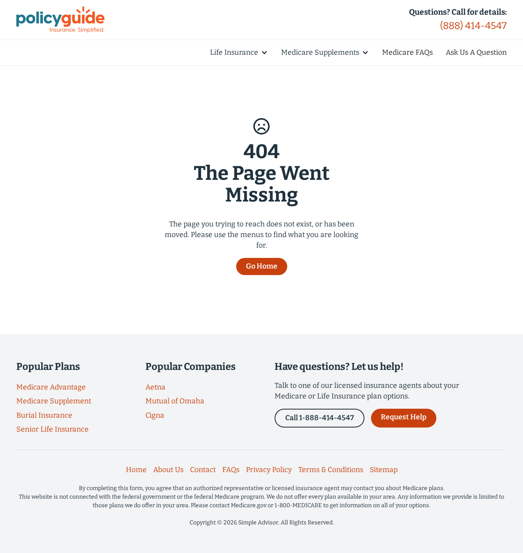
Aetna (155, 387)
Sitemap (384, 470)
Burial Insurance (44, 415)
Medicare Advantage (51, 387)
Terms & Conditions (330, 470)
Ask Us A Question (476, 52)
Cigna (154, 415)
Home (136, 470)
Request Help (404, 417)
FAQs (230, 470)
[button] (239, 52)
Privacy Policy (269, 470)
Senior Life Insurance (52, 429)
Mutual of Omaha (174, 401)
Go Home (261, 266)
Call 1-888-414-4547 (319, 418)
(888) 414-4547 (473, 25)
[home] (60, 20)
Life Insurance (234, 52)
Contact (203, 470)
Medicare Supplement (53, 401)
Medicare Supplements (320, 52)
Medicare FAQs (407, 52)
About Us (168, 470)
